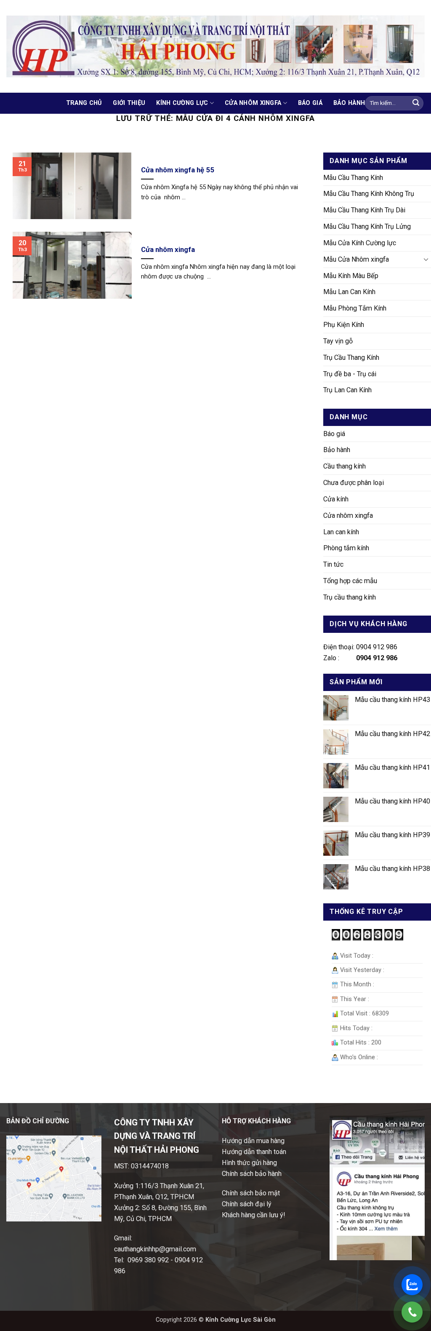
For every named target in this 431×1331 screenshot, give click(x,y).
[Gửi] (416, 103)
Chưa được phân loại (353, 483)
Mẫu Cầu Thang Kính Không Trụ (368, 194)
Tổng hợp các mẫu (350, 581)
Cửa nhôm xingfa (253, 103)
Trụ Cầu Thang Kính (351, 358)
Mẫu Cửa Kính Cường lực (359, 243)
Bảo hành (349, 103)
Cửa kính (336, 499)
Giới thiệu (129, 103)
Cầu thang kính (344, 466)
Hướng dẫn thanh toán (254, 1152)
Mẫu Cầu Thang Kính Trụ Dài (364, 210)
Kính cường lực (182, 103)
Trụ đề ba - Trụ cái (349, 374)
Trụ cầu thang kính (349, 597)
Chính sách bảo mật (251, 1193)
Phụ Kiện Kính (343, 325)
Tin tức (333, 564)
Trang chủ (84, 103)
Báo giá (310, 103)
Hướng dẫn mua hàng (253, 1141)
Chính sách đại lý (246, 1204)
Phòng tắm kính (346, 548)
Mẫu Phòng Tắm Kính (354, 308)
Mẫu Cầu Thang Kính (353, 178)
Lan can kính (341, 532)
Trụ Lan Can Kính (347, 390)
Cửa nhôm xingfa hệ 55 (177, 170)
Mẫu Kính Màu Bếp (350, 276)
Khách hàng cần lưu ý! (253, 1215)
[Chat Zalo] (412, 1284)
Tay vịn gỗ (338, 341)
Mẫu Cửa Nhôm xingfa (356, 259)
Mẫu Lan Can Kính (349, 292)
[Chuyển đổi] (426, 259)
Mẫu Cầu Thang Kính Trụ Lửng (367, 226)
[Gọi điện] (412, 1312)
